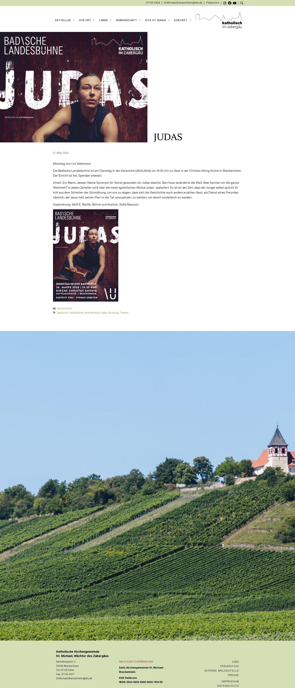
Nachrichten (64, 309)
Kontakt (180, 20)
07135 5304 (153, 3)
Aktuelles (63, 20)
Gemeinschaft (126, 20)
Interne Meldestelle (221, 671)
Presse (233, 675)
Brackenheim (92, 313)
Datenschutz (228, 686)
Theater (124, 313)
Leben (103, 20)
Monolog (113, 313)
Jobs (235, 662)
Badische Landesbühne (70, 313)
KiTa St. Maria (155, 20)
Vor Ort (85, 20)
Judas (104, 313)
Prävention (212, 3)
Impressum (230, 681)
